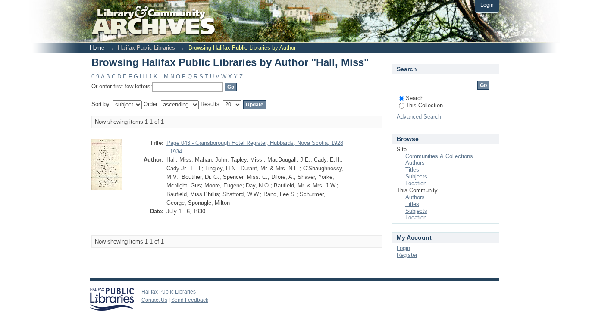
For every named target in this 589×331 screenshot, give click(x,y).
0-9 (95, 76)
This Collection (424, 105)
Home (97, 47)
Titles (412, 169)
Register (407, 255)
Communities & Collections (439, 156)
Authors (415, 162)
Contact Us (154, 300)
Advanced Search (419, 116)
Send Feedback (189, 300)
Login (487, 5)
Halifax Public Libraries (168, 292)
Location (415, 183)
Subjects (416, 176)
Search (414, 98)
